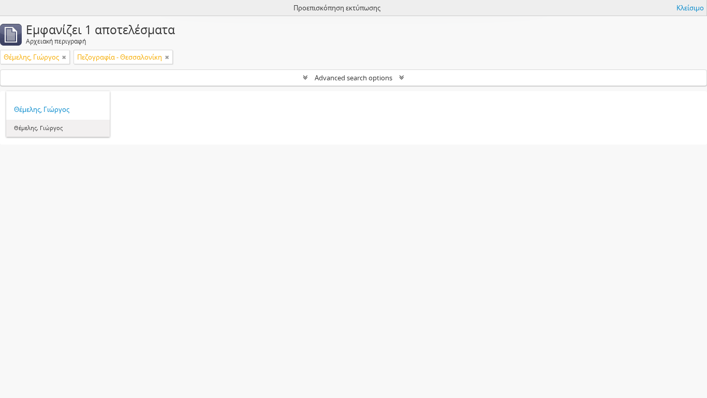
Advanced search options (353, 77)
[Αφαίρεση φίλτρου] (64, 57)
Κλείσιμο (690, 7)
